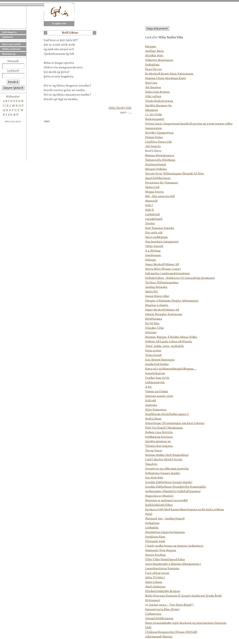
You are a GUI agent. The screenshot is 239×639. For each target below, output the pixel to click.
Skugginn (151, 110)
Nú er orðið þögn (156, 237)
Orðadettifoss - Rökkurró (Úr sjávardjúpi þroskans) (180, 278)
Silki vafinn (153, 96)
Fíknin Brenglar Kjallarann (163, 314)
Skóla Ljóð (152, 187)
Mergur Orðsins (156, 169)
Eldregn (150, 260)
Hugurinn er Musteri (159, 496)
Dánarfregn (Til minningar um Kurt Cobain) (175, 423)
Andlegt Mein (154, 51)
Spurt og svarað (11, 44)
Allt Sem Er (153, 146)
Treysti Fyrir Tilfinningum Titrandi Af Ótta (174, 174)
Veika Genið (153, 355)
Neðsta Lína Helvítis (159, 432)
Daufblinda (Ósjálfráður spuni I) (167, 414)
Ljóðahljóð (152, 214)
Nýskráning (9, 53)
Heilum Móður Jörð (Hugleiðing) (167, 455)
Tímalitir (151, 464)
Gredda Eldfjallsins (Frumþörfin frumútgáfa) (175, 487)
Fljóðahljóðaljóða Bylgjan (162, 591)
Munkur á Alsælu (156, 305)
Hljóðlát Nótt (154, 56)
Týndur (150, 224)
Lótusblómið (153, 219)
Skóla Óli (151, 292)
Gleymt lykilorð (13, 88)
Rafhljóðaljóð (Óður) (159, 505)
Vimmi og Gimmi (156, 392)
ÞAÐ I (149, 205)
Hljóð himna (153, 319)
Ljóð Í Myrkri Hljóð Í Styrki (163, 460)
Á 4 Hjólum (153, 251)
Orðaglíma (152, 65)
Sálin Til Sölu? (155, 578)
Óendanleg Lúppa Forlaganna (165, 532)
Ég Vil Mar (152, 323)
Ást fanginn (153, 87)
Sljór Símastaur (156, 410)
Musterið (151, 201)
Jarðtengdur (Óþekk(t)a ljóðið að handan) (173, 491)
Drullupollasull (155, 165)
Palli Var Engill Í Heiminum (164, 428)
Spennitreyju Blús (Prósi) (162, 609)
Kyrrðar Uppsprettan (159, 133)
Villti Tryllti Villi (119, 108)
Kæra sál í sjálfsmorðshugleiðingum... (170, 369)
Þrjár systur (153, 351)
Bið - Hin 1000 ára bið (160, 196)
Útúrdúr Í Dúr (154, 328)
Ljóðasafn (7, 36)
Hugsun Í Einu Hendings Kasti (165, 78)
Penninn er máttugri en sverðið (166, 500)
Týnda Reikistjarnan (159, 101)
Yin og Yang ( (154, 451)
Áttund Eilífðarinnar (159, 618)
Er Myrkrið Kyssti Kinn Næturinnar (169, 74)
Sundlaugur (153, 255)
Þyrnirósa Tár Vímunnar (161, 183)
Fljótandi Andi (155, 541)
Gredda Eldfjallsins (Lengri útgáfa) (168, 482)
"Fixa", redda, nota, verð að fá (164, 346)
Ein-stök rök (154, 233)
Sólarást (151, 333)
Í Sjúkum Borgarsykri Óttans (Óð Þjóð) (171, 632)
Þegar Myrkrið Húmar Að (162, 264)
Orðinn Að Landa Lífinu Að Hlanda (168, 342)
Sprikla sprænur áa (158, 441)
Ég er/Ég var (153, 69)
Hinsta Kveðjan (155, 555)
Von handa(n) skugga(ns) (162, 242)
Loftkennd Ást (155, 382)
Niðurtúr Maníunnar (159, 60)
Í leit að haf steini (157, 573)
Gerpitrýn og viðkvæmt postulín (167, 469)
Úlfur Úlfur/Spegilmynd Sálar (165, 559)
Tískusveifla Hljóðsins (160, 160)
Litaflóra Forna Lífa (158, 142)
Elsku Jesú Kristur (157, 92)
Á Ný (148, 387)
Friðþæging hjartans (159, 437)
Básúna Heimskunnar (159, 155)
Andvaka (151, 405)
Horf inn (151, 83)
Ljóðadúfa (152, 528)
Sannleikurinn (155, 373)
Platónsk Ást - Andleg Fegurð (165, 519)
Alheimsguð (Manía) (159, 637)
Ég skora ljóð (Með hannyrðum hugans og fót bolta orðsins (184, 510)
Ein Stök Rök (154, 478)
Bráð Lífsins (153, 419)
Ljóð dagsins (9, 32)
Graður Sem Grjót (157, 378)
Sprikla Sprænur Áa (158, 106)
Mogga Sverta (154, 192)
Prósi (148, 514)
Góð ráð (150, 401)
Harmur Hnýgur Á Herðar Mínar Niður (171, 337)
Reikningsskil (154, 119)
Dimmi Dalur (154, 137)
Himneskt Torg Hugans (160, 550)
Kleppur (150, 47)
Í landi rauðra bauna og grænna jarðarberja (174, 546)
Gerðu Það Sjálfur (157, 364)
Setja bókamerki (157, 28)
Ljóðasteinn (153, 614)
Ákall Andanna (155, 587)
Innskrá (13, 82)
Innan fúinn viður (157, 296)
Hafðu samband (11, 48)
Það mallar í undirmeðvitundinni (167, 274)
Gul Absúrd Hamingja (159, 360)
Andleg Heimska (156, 287)
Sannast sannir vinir (159, 396)
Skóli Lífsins (153, 582)
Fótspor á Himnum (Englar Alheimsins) (171, 301)
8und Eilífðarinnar (158, 178)
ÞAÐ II (149, 210)
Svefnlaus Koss (155, 537)
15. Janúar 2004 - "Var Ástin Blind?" (169, 605)
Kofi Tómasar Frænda (159, 228)
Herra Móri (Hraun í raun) (163, 269)
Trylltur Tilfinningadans (161, 283)
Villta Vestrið (154, 246)
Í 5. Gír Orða (153, 115)
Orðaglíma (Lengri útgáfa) (162, 473)
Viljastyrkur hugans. (159, 446)
